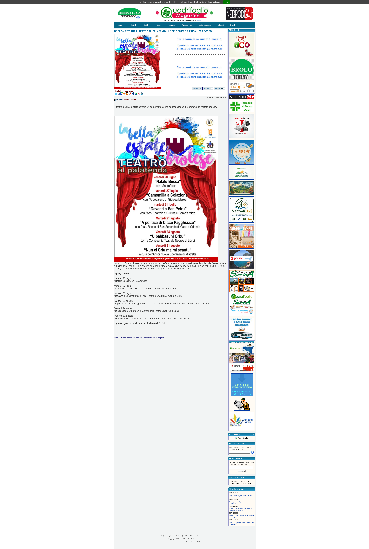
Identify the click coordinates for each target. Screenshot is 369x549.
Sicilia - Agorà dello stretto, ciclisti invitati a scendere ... (240, 496)
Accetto (226, 2)
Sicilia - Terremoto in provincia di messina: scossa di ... (240, 509)
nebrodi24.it (197, 542)
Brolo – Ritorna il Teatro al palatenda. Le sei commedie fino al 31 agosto (139, 338)
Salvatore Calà (202, 20)
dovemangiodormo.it (184, 542)
